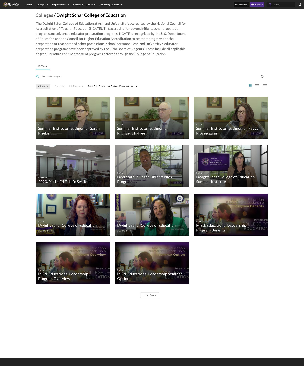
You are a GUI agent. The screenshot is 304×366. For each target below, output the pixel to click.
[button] (262, 76)
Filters (41, 86)
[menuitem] (29, 4)
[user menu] (300, 4)
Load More (149, 295)
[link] (257, 4)
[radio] (250, 86)
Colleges (44, 15)
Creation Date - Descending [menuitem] (111, 86)
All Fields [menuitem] (67, 86)
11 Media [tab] (43, 65)
